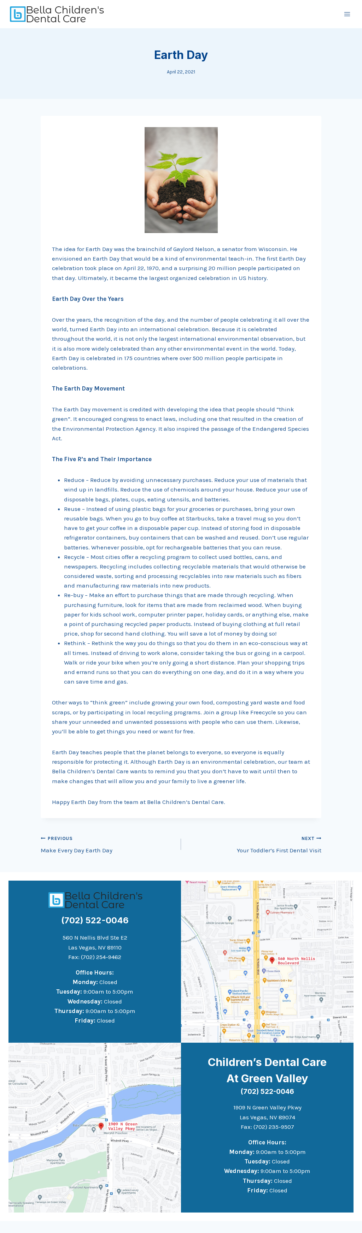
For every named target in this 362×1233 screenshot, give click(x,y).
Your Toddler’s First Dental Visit (279, 845)
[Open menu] (347, 13)
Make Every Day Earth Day (76, 845)
